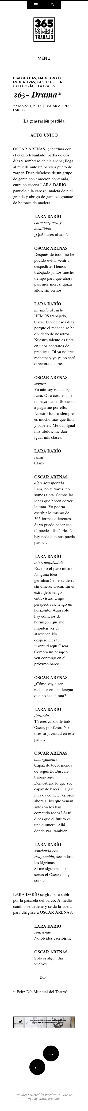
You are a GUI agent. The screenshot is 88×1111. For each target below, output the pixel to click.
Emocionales (51, 78)
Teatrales (46, 86)
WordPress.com (49, 1099)
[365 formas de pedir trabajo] (44, 29)
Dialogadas (24, 78)
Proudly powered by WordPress (37, 1095)
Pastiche (45, 82)
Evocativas (24, 82)
